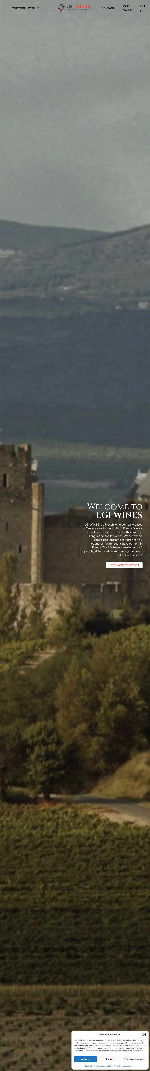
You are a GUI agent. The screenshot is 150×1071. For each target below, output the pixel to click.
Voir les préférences (134, 1059)
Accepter (85, 1059)
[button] (144, 1034)
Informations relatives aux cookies (98, 1066)
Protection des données (123, 1066)
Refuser (110, 1059)
